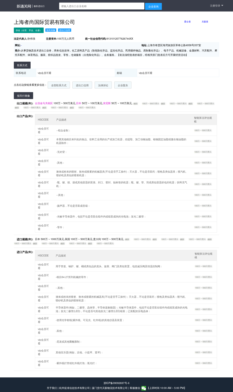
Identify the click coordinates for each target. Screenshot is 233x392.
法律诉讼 (103, 85)
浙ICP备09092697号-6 (116, 383)
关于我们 (52, 388)
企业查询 (153, 6)
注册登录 (215, 5)
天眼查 (205, 21)
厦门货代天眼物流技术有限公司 (110, 388)
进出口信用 (82, 85)
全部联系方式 (58, 85)
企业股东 (123, 85)
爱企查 (187, 21)
